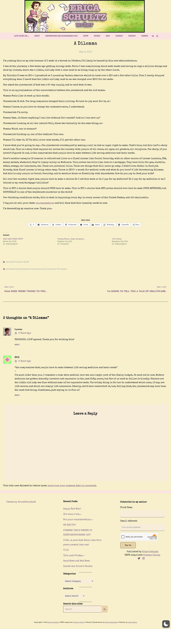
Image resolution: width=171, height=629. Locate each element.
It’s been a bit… (72, 514)
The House (51, 269)
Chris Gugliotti (111, 622)
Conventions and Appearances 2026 (61, 36)
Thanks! (144, 36)
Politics (19, 262)
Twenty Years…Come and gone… (71, 239)
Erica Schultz (150, 552)
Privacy (119, 36)
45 (7, 269)
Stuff (85, 36)
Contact (132, 36)
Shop (108, 36)
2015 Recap (117, 239)
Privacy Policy (151, 555)
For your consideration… (78, 519)
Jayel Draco (132, 622)
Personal (10, 262)
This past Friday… (74, 555)
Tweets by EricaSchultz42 (21, 502)
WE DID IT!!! (69, 525)
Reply (17, 345)
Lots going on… (21, 36)
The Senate (62, 269)
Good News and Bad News (76, 561)
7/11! (66, 550)
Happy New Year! (72, 509)
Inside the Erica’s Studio (78, 566)
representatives (45, 203)
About (37, 36)
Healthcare (25, 269)
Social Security (38, 269)
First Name (126, 507)
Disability (14, 269)
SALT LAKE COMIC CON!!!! (13, 239)
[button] (166, 624)
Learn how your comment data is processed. (72, 486)
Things (97, 36)
